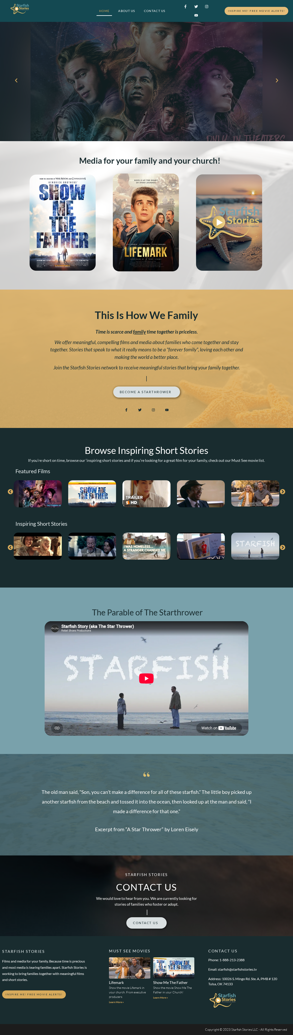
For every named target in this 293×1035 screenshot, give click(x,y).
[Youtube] (196, 15)
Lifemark (116, 982)
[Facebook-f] (185, 6)
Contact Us (154, 11)
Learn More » (116, 1002)
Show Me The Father (170, 982)
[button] (16, 80)
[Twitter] (196, 6)
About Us (126, 11)
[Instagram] (206, 6)
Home (104, 11)
